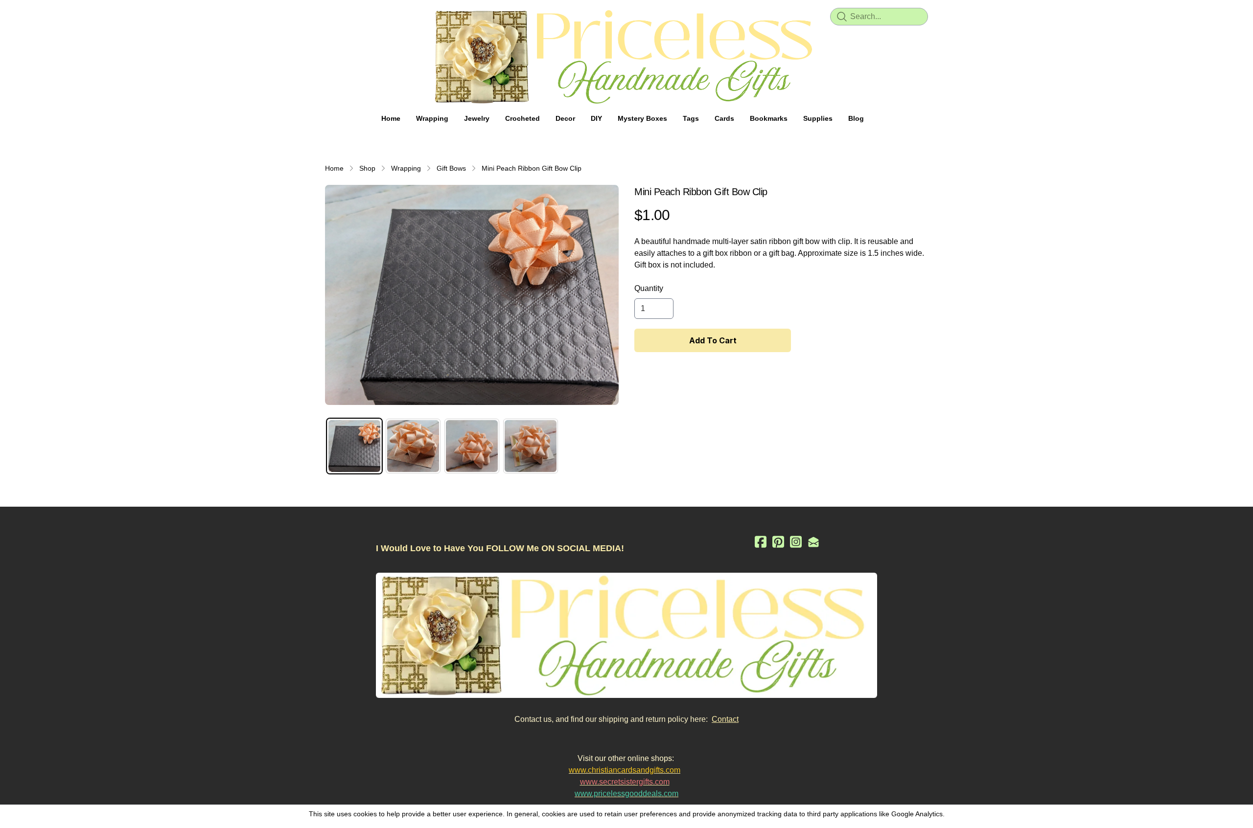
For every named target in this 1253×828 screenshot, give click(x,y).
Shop (367, 168)
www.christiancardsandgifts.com (624, 770)
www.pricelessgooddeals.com (626, 793)
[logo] (626, 57)
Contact (725, 719)
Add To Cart (713, 340)
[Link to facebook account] (760, 541)
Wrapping (406, 168)
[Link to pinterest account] (778, 541)
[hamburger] (333, 15)
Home (334, 168)
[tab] (354, 446)
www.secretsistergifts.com (625, 782)
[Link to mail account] (813, 541)
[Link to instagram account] (796, 541)
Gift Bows (451, 168)
